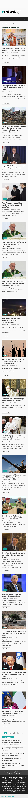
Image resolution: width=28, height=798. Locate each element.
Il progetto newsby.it (10, 772)
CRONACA (6, 44)
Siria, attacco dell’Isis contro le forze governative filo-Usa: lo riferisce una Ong (14, 348)
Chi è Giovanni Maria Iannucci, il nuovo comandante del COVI (14, 505)
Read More (6, 62)
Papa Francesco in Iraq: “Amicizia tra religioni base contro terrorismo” (14, 231)
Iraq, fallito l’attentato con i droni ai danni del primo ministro (14, 155)
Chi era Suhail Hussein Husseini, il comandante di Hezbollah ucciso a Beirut (14, 620)
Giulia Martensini (7, 170)
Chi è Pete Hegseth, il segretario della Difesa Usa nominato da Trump (14, 542)
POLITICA (5, 707)
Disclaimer (18, 774)
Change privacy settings (7, 796)
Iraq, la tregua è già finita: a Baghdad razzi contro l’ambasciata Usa (14, 307)
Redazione (5, 52)
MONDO (5, 81)
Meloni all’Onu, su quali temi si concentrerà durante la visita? (14, 700)
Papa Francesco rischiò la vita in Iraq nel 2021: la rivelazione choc (14, 37)
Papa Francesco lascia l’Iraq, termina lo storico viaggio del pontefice (14, 192)
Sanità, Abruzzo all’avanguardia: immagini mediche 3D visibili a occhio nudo (13, 765)
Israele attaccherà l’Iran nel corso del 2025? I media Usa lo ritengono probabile (14, 464)
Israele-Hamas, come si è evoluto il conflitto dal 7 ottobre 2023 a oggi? (14, 661)
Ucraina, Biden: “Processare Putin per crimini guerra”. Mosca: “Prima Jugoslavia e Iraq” (14, 116)
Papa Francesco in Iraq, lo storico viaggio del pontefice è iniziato (14, 270)
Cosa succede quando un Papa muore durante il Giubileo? (14, 387)
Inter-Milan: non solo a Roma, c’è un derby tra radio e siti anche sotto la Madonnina (12, 749)
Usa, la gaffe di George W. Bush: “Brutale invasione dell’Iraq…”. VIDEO (14, 75)
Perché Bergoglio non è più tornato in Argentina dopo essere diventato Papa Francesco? (14, 425)
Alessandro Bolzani (8, 209)
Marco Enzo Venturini (8, 248)
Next (22, 733)
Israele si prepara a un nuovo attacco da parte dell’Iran (14, 583)
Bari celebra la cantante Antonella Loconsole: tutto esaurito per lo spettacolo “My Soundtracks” (12, 742)
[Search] (24, 19)
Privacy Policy (10, 774)
